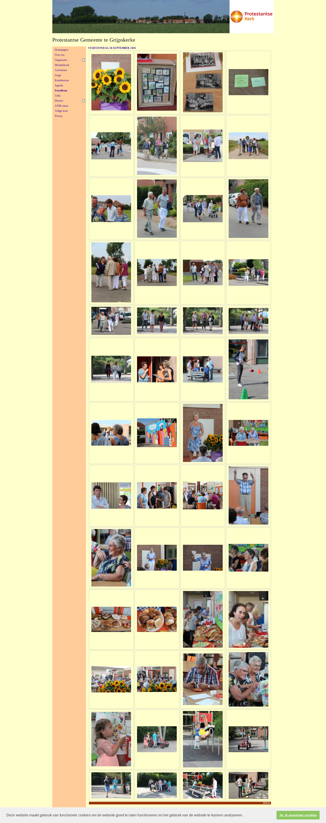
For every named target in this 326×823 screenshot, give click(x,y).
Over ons (60, 54)
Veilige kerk (61, 110)
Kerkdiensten (62, 80)
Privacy (59, 116)
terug (266, 803)
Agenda (59, 85)
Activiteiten (61, 70)
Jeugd (58, 75)
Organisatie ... (62, 60)
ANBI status (61, 105)
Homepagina (61, 49)
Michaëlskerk (62, 65)
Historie (59, 100)
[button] (244, 815)
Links (58, 95)
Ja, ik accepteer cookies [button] (298, 815)
